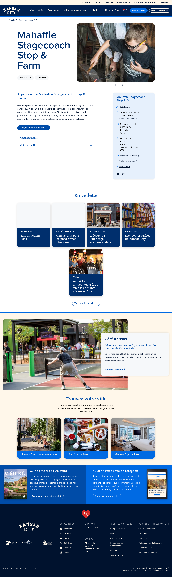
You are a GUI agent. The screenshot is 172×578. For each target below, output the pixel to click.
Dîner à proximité (77, 455)
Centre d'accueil (117, 555)
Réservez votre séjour (159, 10)
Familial (77, 277)
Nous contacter (116, 538)
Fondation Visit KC (146, 547)
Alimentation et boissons (76, 10)
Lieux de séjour (112, 10)
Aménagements (29, 138)
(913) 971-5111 (124, 166)
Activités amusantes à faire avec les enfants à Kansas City (85, 286)
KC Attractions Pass (31, 237)
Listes (5, 20)
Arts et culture (25, 77)
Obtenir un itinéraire (128, 118)
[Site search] (127, 10)
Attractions (42, 77)
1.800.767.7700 (91, 527)
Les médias (109, 2)
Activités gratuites (65, 231)
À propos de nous (117, 528)
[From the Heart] (86, 514)
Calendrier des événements (116, 544)
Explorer (96, 10)
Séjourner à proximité (125, 455)
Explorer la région (114, 369)
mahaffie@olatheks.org (129, 155)
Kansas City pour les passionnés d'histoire (67, 239)
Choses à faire (36, 10)
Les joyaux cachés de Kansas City (137, 237)
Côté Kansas (124, 106)
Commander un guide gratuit (47, 496)
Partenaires (123, 2)
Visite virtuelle (28, 145)
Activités (113, 550)
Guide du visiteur (139, 10)
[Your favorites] (123, 10)
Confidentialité (163, 568)
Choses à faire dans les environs (37, 455)
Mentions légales (139, 568)
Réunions (86, 2)
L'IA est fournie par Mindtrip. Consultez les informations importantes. (143, 570)
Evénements (53, 10)
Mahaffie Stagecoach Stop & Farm (25, 20)
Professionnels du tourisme (150, 543)
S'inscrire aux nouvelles (107, 496)
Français (164, 2)
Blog (98, 2)
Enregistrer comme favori (32, 128)
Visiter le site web (127, 161)
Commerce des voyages (145, 2)
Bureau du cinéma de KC (149, 552)
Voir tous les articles (84, 303)
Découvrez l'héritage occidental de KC (101, 239)
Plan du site (151, 568)
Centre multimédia (146, 528)
